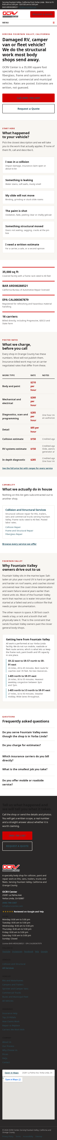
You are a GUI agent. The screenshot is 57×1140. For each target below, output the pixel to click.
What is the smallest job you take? (25, 769)
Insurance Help (9, 1013)
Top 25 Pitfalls (9, 1017)
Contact (6, 1062)
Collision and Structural (13, 964)
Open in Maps (12, 1072)
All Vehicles (7, 1000)
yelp (37, 951)
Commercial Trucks (11, 992)
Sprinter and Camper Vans (15, 988)
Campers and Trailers (12, 984)
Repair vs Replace (11, 1025)
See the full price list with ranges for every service (27, 468)
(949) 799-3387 (17, 835)
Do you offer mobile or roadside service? (23, 782)
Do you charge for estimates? (21, 745)
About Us (6, 1042)
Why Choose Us (9, 1050)
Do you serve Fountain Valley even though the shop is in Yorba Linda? (25, 734)
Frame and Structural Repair (19, 530)
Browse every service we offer (19, 544)
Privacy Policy (7, 1136)
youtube (6, 951)
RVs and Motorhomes (12, 980)
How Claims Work (10, 1021)
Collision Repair (13, 527)
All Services (8, 968)
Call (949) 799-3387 (28, 98)
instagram (17, 951)
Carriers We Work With (13, 1029)
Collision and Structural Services (25, 510)
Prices (5, 1054)
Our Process (8, 1046)
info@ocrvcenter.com (27, 7)
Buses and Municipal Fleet (15, 996)
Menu (28, 22)
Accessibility (28, 1136)
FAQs (4, 1058)
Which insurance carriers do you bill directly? (25, 758)
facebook (28, 951)
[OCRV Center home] (10, 14)
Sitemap (38, 1136)
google (44, 951)
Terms (18, 1136)
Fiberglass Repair (14, 534)
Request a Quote (42, 14)
